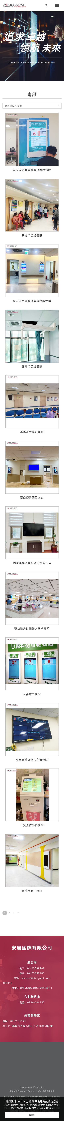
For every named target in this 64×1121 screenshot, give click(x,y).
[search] (46, 5)
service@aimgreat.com (35, 978)
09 (29, 1002)
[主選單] (57, 5)
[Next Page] (14, 913)
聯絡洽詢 (35, 3)
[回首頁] (14, 5)
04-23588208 (36, 968)
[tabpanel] (32, 46)
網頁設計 (40, 1087)
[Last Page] (18, 913)
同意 (32, 1114)
